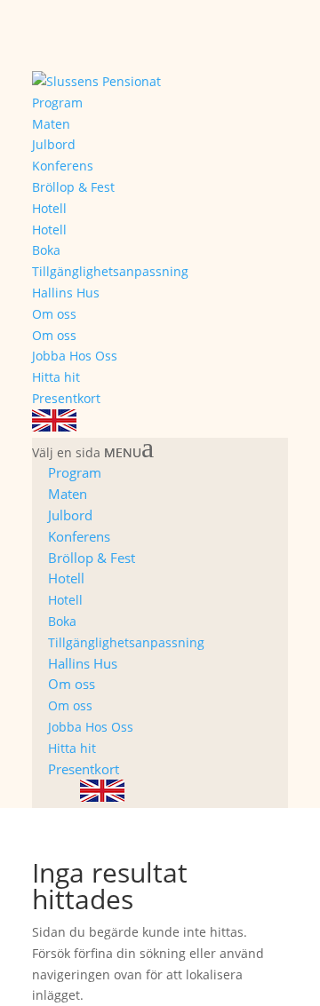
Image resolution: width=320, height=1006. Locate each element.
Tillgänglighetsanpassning (110, 271)
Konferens (62, 165)
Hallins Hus (66, 292)
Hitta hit (56, 376)
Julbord (54, 144)
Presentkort (66, 398)
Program (57, 102)
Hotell (49, 208)
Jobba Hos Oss (74, 355)
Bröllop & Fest (73, 186)
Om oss (54, 313)
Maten (51, 123)
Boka (46, 250)
